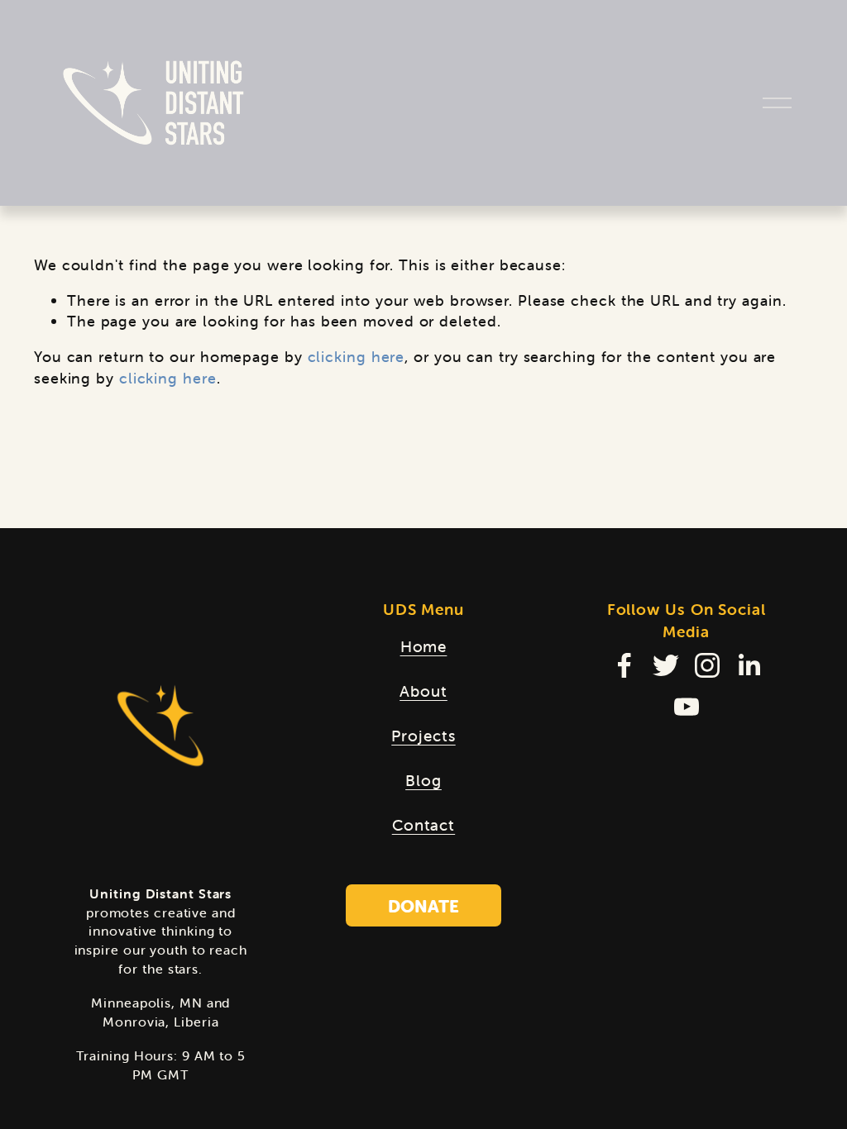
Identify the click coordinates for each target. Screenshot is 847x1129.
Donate (423, 906)
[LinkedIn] (748, 665)
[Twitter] (666, 665)
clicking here (356, 356)
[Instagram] (707, 665)
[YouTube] (686, 706)
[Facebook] (624, 665)
